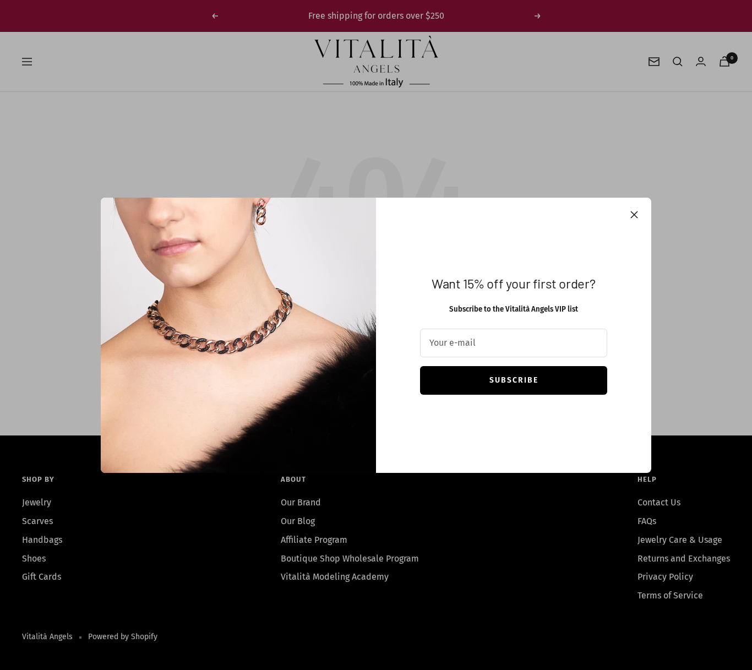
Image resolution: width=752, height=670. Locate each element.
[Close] (634, 215)
